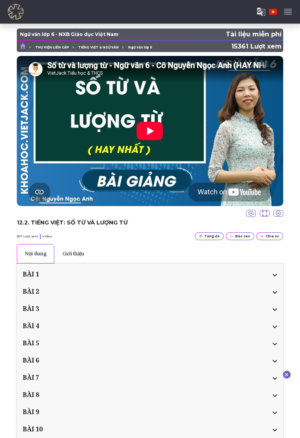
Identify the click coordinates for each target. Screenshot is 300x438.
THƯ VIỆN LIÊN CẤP (52, 47)
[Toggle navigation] (288, 12)
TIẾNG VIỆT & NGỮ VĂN (98, 47)
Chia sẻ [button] (272, 236)
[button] (150, 274)
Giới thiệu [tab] (73, 253)
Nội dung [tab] (35, 253)
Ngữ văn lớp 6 (140, 47)
